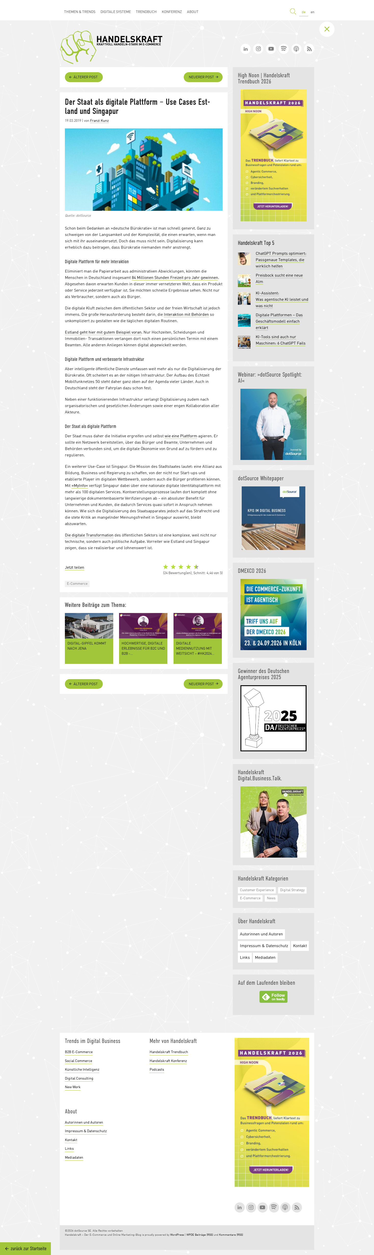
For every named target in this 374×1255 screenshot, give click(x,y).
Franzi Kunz (99, 121)
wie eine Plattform (181, 436)
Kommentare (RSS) (231, 1235)
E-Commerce (77, 584)
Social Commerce (78, 1061)
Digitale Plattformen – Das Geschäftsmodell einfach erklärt (279, 321)
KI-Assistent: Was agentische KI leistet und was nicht (282, 299)
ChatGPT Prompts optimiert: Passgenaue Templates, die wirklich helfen (281, 260)
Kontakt (300, 946)
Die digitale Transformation (89, 535)
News (271, 898)
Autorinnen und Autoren (261, 934)
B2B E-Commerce (79, 1052)
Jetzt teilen (74, 568)
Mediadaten (265, 958)
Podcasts (157, 1069)
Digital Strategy (292, 890)
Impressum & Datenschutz (264, 946)
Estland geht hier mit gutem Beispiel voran (103, 333)
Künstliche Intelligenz (82, 1069)
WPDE (190, 1235)
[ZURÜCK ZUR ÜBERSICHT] (331, 29)
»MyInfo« (79, 486)
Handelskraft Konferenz (168, 1061)
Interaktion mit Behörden (186, 315)
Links (245, 958)
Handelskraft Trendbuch (169, 1052)
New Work (73, 1087)
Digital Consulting (79, 1078)
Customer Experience (257, 890)
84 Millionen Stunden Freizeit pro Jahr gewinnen (175, 278)
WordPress (177, 1235)
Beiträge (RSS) (204, 1235)
